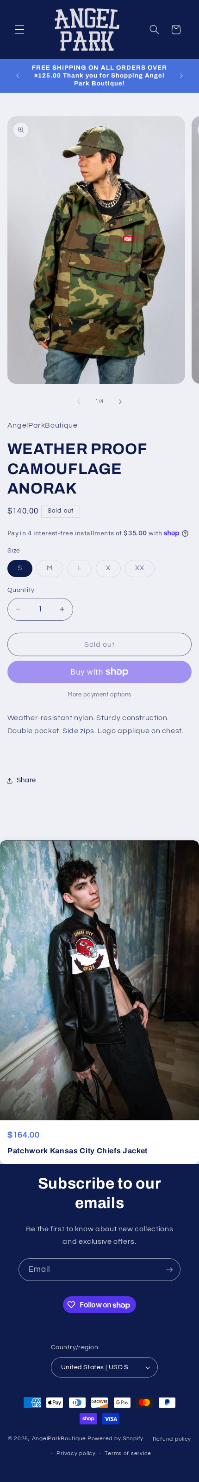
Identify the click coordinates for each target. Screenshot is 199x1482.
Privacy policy (75, 1453)
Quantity (20, 590)
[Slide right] (120, 401)
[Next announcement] (181, 75)
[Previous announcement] (17, 75)
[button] (19, 29)
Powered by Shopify (115, 1439)
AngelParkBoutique (59, 1439)
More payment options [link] (99, 695)
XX (145, 570)
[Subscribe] (169, 1269)
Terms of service (128, 1453)
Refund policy (172, 1439)
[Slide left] (78, 401)
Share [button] (26, 780)
